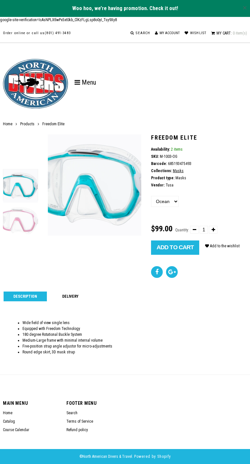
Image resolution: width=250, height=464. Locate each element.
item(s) (231, 33)
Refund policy (77, 430)
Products (27, 124)
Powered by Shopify (152, 456)
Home (7, 124)
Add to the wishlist (224, 246)
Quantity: (182, 230)
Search (71, 413)
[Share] (157, 272)
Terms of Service (79, 421)
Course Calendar (16, 430)
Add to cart (175, 247)
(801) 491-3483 (57, 33)
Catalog (9, 421)
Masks (178, 171)
